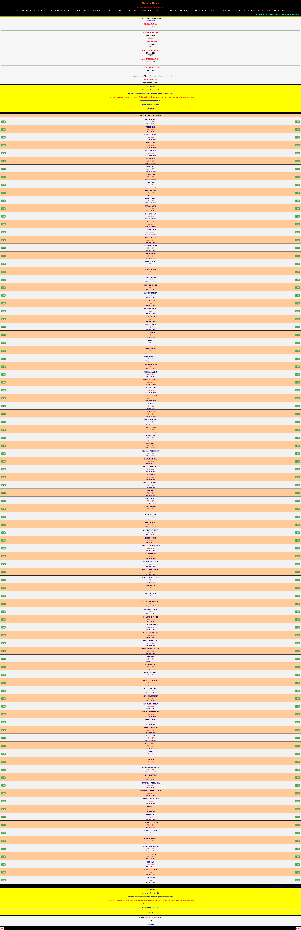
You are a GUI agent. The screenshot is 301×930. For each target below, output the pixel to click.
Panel (297, 121)
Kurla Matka (217, 886)
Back (2, 928)
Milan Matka (243, 886)
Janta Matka (210, 886)
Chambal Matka (226, 886)
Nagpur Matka (194, 886)
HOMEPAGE (150, 924)
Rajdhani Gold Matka (281, 886)
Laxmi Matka (202, 886)
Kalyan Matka (270, 886)
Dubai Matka (186, 886)
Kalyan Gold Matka (292, 886)
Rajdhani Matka (252, 886)
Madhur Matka (235, 886)
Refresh (150, 29)
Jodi (3, 121)
